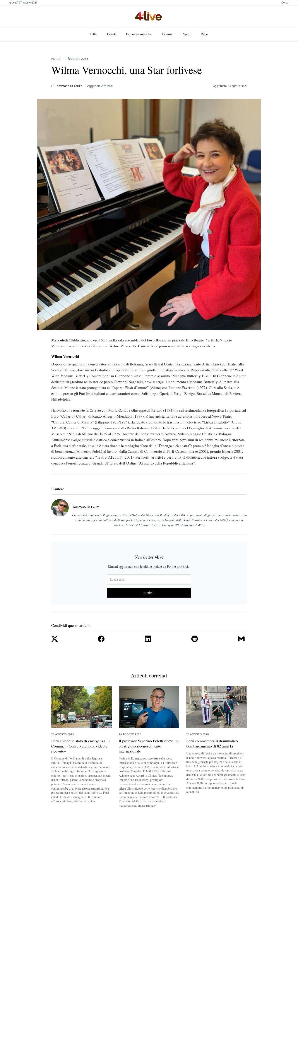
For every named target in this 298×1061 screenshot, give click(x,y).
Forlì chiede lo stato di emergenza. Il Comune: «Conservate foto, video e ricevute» (80, 746)
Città (93, 34)
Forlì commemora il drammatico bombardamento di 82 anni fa (212, 743)
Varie (204, 34)
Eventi (111, 34)
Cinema (167, 34)
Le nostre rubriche (138, 34)
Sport (186, 34)
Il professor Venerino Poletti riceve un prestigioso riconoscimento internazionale (149, 746)
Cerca (285, 2)
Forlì (56, 59)
